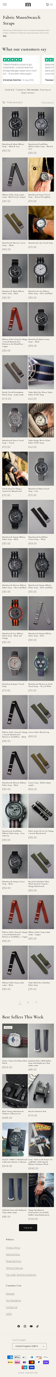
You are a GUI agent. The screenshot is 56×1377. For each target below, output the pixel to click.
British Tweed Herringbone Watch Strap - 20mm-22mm (13, 393)
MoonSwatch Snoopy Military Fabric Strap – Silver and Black (40, 586)
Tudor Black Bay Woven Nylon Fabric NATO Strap (40, 393)
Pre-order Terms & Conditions (21, 1274)
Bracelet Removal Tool (37, 1111)
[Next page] (36, 1002)
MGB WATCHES (31, 1373)
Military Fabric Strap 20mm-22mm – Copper (39, 933)
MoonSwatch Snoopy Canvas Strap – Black (13, 882)
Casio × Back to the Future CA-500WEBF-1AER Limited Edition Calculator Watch (40, 1161)
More (4, 36)
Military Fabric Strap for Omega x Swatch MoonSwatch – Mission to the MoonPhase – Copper (14, 342)
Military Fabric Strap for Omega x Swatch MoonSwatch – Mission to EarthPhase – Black (14, 734)
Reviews (10, 1293)
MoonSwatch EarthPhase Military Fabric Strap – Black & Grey (40, 146)
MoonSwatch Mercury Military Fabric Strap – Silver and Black (14, 586)
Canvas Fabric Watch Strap (38, 732)
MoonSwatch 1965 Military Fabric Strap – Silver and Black (40, 292)
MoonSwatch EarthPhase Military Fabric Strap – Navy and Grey (13, 833)
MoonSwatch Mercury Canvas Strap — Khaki (13, 244)
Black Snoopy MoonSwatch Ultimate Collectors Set (13, 1112)
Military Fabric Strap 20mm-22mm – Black (13, 984)
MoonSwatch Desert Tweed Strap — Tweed (13, 441)
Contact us (11, 1307)
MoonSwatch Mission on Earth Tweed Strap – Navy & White (40, 685)
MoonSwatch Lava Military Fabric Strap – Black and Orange (12, 635)
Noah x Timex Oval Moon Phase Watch (15, 1062)
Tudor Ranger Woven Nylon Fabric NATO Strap (39, 441)
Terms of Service (14, 1267)
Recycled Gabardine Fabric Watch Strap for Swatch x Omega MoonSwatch (38, 883)
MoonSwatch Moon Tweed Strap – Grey (38, 490)
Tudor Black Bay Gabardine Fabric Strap (39, 984)
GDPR (9, 1313)
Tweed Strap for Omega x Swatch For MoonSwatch (12, 490)
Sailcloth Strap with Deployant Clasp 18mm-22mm (14, 1211)
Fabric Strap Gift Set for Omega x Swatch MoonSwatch (41, 832)
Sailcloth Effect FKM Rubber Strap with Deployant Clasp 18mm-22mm (39, 1063)
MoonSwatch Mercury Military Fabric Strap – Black (14, 784)
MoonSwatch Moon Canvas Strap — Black (39, 340)
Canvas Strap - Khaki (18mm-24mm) (39, 784)
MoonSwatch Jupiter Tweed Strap (13, 685)
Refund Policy (13, 1254)
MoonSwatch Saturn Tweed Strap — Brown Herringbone (39, 196)
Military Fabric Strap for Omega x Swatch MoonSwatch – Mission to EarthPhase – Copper (15, 934)
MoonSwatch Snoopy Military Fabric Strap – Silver (40, 634)
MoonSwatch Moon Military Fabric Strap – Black (13, 292)
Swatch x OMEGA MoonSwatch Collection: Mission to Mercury (14, 1160)
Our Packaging (13, 1300)
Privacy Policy (13, 1247)
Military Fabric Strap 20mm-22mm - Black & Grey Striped (13, 196)
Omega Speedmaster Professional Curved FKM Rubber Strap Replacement (38, 1212)
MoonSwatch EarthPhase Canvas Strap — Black (38, 538)
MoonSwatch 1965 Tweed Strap (40, 243)
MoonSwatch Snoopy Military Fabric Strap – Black (14, 538)
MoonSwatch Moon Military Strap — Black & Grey (13, 145)
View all (28, 1227)
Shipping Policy (13, 1261)
